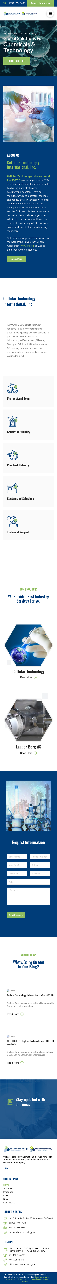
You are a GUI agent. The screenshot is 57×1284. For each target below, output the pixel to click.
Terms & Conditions (27, 1279)
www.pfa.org (27, 245)
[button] (50, 13)
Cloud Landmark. (42, 1277)
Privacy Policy (12, 1279)
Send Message (16, 915)
